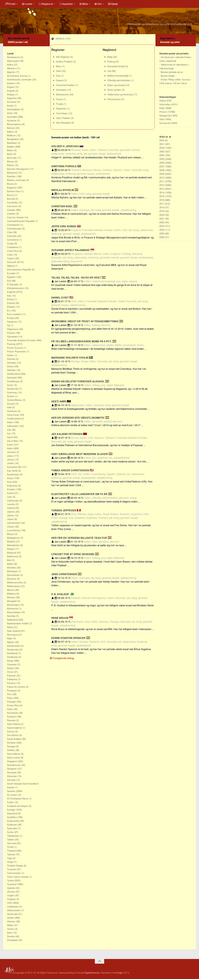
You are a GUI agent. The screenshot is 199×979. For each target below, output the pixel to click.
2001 (162, 144)
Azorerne (12, 120)
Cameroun (12, 206)
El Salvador (13, 284)
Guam (10, 385)
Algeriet (11, 72)
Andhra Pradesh (64, 61)
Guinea (11, 396)
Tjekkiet (11, 854)
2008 (162, 170)
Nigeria (11, 642)
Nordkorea (12, 656)
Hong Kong (13, 414)
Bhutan (11, 161)
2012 (162, 185)
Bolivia (10, 165)
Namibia (11, 615)
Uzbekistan (13, 906)
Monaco (11, 597)
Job (109, 70)
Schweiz (11, 742)
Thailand (11, 850)
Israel (10, 444)
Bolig (110, 56)
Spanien (11, 791)
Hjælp (114, 4)
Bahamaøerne (14, 124)
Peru (9, 694)
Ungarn (11, 895)
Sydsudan (12, 828)
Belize (10, 150)
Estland (11, 303)
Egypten (11, 276)
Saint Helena (14, 724)
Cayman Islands (15, 217)
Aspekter (67, 4)
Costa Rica (13, 250)
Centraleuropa (14, 228)
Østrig (10, 668)
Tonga (10, 861)
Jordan (11, 463)
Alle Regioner (63, 56)
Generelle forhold (116, 66)
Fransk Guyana (15, 347)
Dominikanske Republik (19, 269)
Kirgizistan (12, 485)
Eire (9, 280)
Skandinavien (14, 764)
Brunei (10, 183)
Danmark (12, 262)
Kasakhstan (13, 474)
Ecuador (11, 273)
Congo (10, 243)
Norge (10, 660)
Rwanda (11, 720)
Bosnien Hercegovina (18, 168)
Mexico (11, 589)
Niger (10, 638)
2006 (162, 162)
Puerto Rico (13, 705)
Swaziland (12, 813)
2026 (162, 237)
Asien (10, 113)
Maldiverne (13, 556)
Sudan (10, 802)
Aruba (10, 105)
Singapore (12, 761)
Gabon (10, 355)
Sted (162, 119)
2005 (162, 159)
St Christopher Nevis (18, 798)
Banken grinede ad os (172, 72)
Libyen (10, 519)
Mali (9, 560)
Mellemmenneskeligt (118, 75)
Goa (58, 75)
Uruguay (11, 899)
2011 (162, 181)
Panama (11, 683)
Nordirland (12, 653)
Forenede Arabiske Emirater (21, 340)
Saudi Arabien (14, 738)
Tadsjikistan (13, 835)
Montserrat (13, 608)
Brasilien (11, 176)
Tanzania (12, 843)
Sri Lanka (12, 794)
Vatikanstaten (14, 910)
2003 (162, 151)
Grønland (12, 377)
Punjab (60, 103)
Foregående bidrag (63, 658)
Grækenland (13, 373)
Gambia (11, 358)
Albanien (11, 68)
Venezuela (12, 914)
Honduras (12, 411)
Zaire (10, 932)
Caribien (11, 213)
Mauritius (12, 578)
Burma (10, 195)
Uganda (11, 887)
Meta (85, 4)
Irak (9, 429)
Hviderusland (14, 418)
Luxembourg (13, 530)
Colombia (12, 235)
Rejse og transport (117, 85)
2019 (162, 211)
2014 (162, 192)
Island (10, 437)
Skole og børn (114, 89)
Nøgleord (47, 4)
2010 (162, 177)
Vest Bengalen (63, 122)
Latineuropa (13, 500)
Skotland (11, 768)
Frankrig (11, 344)
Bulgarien (12, 187)
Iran (9, 433)
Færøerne (12, 321)
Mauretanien (13, 575)
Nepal (10, 627)
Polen (10, 697)
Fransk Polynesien (16, 351)
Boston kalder (168, 75)
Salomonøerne (14, 727)
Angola (11, 86)
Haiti (9, 407)
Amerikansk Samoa (17, 75)
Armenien (12, 101)
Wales (10, 925)
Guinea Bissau (15, 399)
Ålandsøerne (13, 57)
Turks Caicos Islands (18, 876)
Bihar (59, 66)
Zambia (11, 936)
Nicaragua (12, 634)
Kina (9, 481)
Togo (10, 858)
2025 (162, 233)
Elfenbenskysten (16, 288)
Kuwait (10, 493)
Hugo (119, 972)
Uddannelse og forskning (120, 94)
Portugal (11, 701)
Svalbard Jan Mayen (18, 805)
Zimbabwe (12, 940)
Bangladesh (13, 139)
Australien (12, 116)
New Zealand (14, 630)
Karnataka (61, 89)
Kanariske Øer (14, 466)
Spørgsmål (165, 115)
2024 (162, 229)
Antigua (11, 94)
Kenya (10, 478)
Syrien (10, 832)
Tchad (10, 846)
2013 (162, 188)
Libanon (11, 511)
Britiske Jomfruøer (16, 180)
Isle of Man (13, 440)
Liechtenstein (14, 522)
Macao (11, 534)
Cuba (10, 254)
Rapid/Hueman (92, 972)
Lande (28, 4)
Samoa (11, 731)
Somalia (11, 779)
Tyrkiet (10, 880)
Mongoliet (12, 601)
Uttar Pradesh (63, 118)
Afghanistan (13, 60)
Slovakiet (12, 772)
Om (99, 4)
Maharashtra (62, 94)
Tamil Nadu (62, 113)
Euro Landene (14, 314)
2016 (162, 199)
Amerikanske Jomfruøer (19, 79)
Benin (10, 154)
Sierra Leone (14, 757)
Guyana (11, 403)
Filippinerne (13, 329)
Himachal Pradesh (65, 85)
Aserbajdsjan (14, 109)
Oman (10, 671)
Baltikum (11, 135)
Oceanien (12, 664)
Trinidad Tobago (15, 865)
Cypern (11, 258)
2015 (162, 196)
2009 (162, 173)
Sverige (11, 809)
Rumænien (13, 712)
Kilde (162, 108)
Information (165, 104)
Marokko (12, 567)
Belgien (11, 146)
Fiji (8, 325)
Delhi (59, 70)
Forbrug (111, 61)
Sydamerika (13, 820)
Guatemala (13, 388)
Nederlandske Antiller (18, 623)
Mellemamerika (15, 582)
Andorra (11, 83)
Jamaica (11, 452)
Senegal (11, 746)
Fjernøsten (12, 336)
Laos (10, 496)
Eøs (9, 295)
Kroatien (11, 489)
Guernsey (12, 392)
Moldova (11, 593)
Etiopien (11, 306)
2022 (162, 222)
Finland (11, 332)
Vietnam (11, 921)
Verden (11, 917)
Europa (11, 317)
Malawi (11, 548)
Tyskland (12, 884)
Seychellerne (14, 753)
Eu (8, 310)
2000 (162, 140)
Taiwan (11, 839)
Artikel (162, 100)
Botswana (12, 172)
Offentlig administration (119, 80)
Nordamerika (14, 645)
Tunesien (12, 869)
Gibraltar (11, 370)
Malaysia (12, 552)
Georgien (12, 362)
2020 (162, 214)
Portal (11, 4)
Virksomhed (113, 99)
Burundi (11, 198)
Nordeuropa (13, 649)
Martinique (12, 571)
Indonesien (13, 425)
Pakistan (11, 675)
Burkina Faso (14, 191)
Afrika (10, 64)
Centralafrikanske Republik (21, 221)
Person (163, 111)
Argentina (12, 98)
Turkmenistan (14, 873)
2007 (162, 166)
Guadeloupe (13, 381)
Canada (11, 209)
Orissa (59, 99)
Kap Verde (12, 470)
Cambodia (12, 202)
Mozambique (14, 612)
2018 (162, 207)
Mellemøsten (14, 586)
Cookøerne (13, 247)
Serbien (11, 750)
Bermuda (12, 157)
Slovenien (12, 776)
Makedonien (13, 545)
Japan (10, 455)
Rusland (11, 716)
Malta (10, 563)
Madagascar (13, 537)
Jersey (11, 459)
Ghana (10, 366)
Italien (10, 448)
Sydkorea (12, 824)
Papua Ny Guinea (16, 686)
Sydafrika (12, 817)
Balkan (11, 131)
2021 (162, 218)
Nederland (12, 619)
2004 (162, 155)
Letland (11, 507)
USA (9, 902)
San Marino (13, 735)
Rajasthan (61, 108)
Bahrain (11, 127)
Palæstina (12, 679)
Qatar (10, 709)
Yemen (11, 928)
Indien (10, 422)
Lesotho (11, 504)
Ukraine (11, 891)
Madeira (11, 541)
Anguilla (11, 90)
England (11, 291)
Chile (10, 232)
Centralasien (13, 224)
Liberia (10, 515)
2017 (162, 203)
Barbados (12, 142)
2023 (162, 226)
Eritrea (10, 299)
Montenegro (13, 604)
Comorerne (13, 239)
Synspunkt (165, 122)
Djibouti (11, 265)
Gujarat (60, 80)
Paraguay (12, 690)
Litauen (11, 526)
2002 (162, 147)
